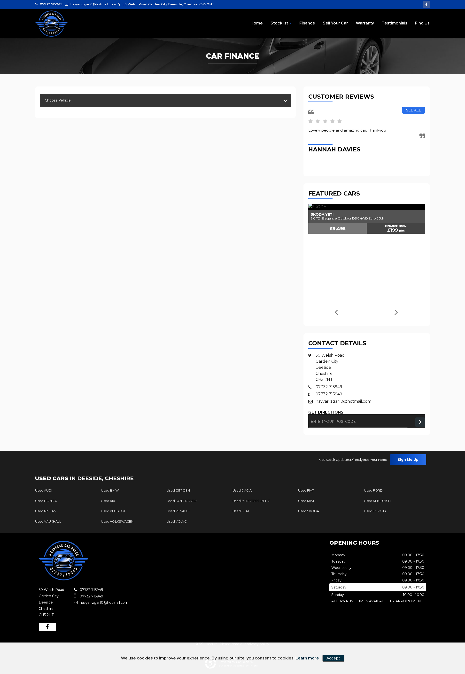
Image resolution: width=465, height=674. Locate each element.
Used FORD (373, 490)
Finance (307, 23)
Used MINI (306, 501)
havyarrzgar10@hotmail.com (93, 4)
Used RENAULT (178, 511)
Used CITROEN (178, 490)
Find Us (422, 23)
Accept (333, 658)
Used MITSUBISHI (377, 501)
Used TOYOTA (375, 511)
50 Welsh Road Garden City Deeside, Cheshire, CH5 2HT (168, 4)
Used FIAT (306, 490)
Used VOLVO (177, 521)
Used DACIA (242, 490)
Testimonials (394, 23)
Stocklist (279, 23)
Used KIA (108, 501)
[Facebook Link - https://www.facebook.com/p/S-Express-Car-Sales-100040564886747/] (426, 4)
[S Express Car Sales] (51, 23)
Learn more (307, 658)
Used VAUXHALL (48, 521)
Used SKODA (308, 511)
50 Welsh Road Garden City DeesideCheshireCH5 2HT (330, 367)
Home (256, 23)
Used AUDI (43, 490)
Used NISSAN (45, 511)
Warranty (365, 23)
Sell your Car (335, 23)
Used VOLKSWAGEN (117, 521)
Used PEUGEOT (113, 511)
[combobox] (165, 100)
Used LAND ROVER (182, 501)
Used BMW (110, 490)
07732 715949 (50, 4)
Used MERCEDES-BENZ (251, 501)
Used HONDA (46, 501)
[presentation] (335, 312)
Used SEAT (240, 511)
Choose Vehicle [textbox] (58, 100)
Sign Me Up (408, 459)
